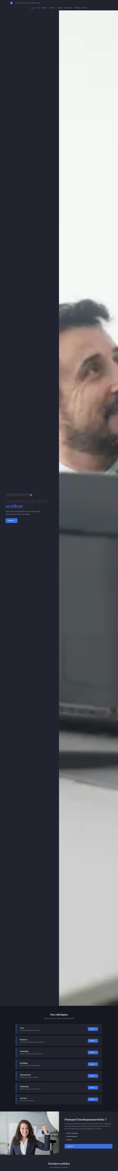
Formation (52, 7)
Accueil (33, 7)
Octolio (95, 1126)
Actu (38, 7)
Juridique (60, 7)
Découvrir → (71, 1146)
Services (84, 7)
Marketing (77, 7)
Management (68, 7)
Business (44, 7)
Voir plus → (11, 520)
